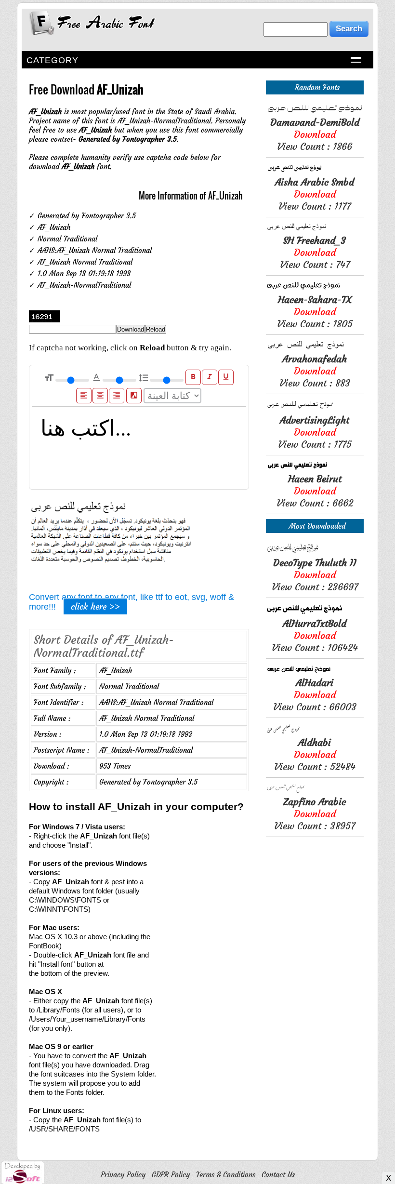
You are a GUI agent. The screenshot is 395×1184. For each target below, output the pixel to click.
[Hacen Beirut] (315, 468)
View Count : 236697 (315, 575)
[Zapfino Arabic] (315, 791)
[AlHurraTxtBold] (315, 612)
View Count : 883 (314, 371)
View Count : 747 (315, 252)
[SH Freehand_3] (315, 229)
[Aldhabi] (315, 731)
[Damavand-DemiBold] (315, 111)
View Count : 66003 (314, 695)
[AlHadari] (315, 672)
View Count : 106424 (315, 635)
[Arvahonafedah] (315, 348)
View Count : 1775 (315, 432)
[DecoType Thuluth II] (315, 552)
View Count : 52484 (315, 754)
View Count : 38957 (314, 814)
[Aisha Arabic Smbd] (315, 171)
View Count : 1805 (315, 311)
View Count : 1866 (314, 134)
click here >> (95, 606)
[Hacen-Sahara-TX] (315, 288)
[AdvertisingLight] (315, 409)
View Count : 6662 (314, 491)
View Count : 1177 (314, 194)
